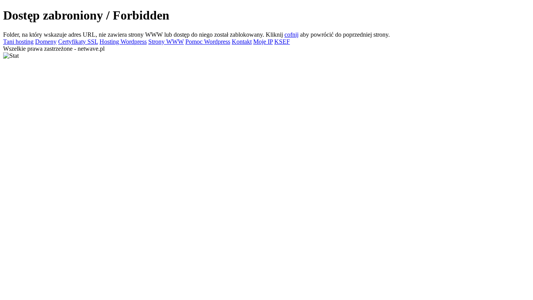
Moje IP (263, 41)
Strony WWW (166, 41)
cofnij (291, 34)
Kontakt (242, 41)
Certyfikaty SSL (78, 41)
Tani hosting (18, 41)
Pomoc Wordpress (207, 41)
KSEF (282, 41)
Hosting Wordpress (123, 41)
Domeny (46, 41)
